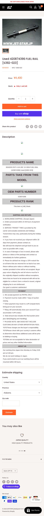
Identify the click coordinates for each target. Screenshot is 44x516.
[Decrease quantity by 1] (18, 98)
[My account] (35, 7)
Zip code (5, 398)
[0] (39, 7)
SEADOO (5, 68)
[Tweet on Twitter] (35, 126)
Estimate (9, 412)
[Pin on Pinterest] (31, 126)
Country (5, 377)
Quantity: (11, 99)
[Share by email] (40, 126)
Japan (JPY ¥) (7, 471)
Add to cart (22, 106)
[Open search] (31, 7)
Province (5, 388)
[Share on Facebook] (27, 126)
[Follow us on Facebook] (3, 481)
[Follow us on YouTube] (16, 481)
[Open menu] (3, 7)
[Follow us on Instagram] (12, 481)
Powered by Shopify (8, 511)
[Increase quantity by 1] (32, 98)
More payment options (22, 119)
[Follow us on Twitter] (8, 481)
